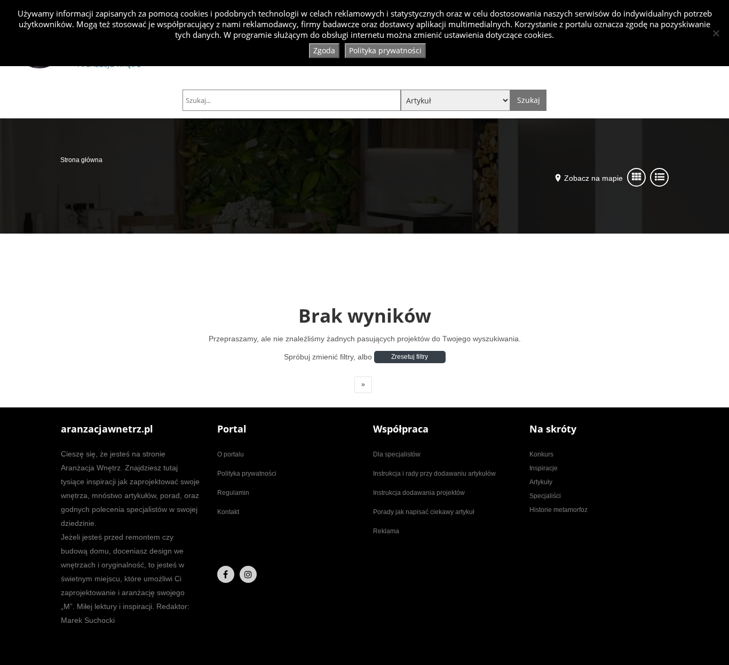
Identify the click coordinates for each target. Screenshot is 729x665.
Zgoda (324, 50)
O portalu (230, 454)
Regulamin (233, 492)
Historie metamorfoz (558, 510)
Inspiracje (543, 468)
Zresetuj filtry (409, 356)
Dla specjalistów (397, 454)
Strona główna (81, 160)
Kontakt (228, 512)
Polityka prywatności (246, 473)
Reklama (386, 531)
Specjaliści (545, 496)
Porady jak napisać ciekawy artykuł (423, 512)
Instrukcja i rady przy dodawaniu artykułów (434, 473)
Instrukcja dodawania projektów (419, 492)
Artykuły (540, 482)
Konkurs (541, 454)
